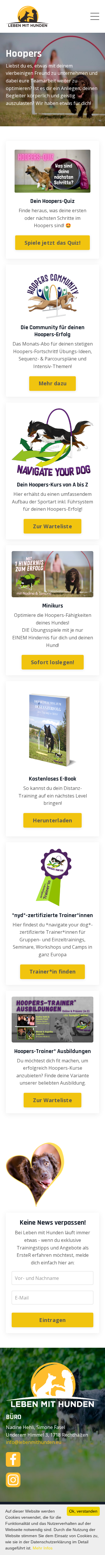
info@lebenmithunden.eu (33, 1442)
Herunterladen (52, 820)
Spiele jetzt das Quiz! (52, 242)
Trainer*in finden (52, 971)
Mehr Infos (42, 1548)
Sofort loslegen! (52, 662)
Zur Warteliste (52, 526)
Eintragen (52, 1319)
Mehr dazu (52, 383)
